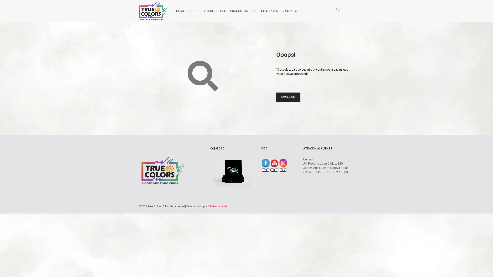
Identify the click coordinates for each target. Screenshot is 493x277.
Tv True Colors (214, 11)
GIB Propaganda (217, 206)
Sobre (193, 11)
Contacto (289, 11)
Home (180, 11)
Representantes (265, 11)
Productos (239, 11)
